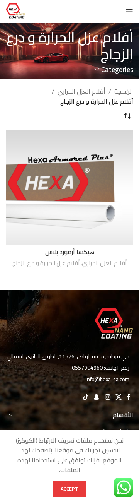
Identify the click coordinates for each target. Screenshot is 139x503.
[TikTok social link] (85, 397)
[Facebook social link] (128, 397)
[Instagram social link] (107, 397)
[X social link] (118, 397)
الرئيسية (123, 92)
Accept (69, 488)
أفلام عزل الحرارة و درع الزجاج (46, 263)
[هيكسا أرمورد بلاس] (69, 187)
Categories (117, 69)
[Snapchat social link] (96, 397)
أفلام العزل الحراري (81, 92)
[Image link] (114, 324)
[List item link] (69, 367)
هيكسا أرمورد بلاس (69, 252)
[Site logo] (15, 11)
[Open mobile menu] (129, 11)
